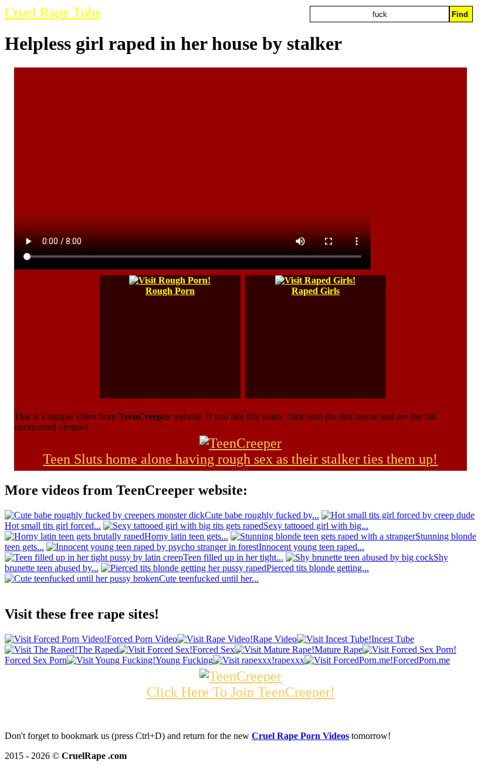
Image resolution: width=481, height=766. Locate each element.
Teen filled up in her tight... (233, 557)
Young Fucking (184, 660)
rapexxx (289, 660)
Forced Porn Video (142, 639)
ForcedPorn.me (421, 660)
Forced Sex (213, 649)
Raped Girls (316, 291)
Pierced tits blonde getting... (317, 568)
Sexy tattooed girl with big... (315, 526)
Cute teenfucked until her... (209, 578)
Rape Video (275, 639)
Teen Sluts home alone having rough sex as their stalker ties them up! (240, 459)
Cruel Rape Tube (53, 12)
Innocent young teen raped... (311, 547)
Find (460, 14)
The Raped (97, 649)
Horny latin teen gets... (186, 536)
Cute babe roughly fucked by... (262, 515)
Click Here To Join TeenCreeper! (241, 692)
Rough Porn (170, 291)
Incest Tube (392, 639)
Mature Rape (338, 649)
